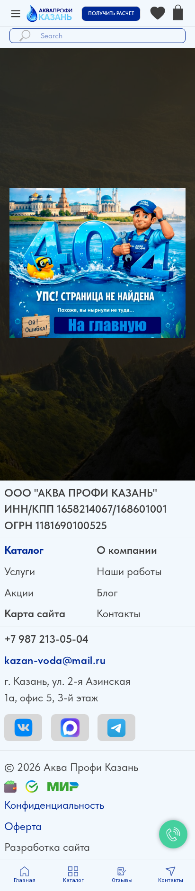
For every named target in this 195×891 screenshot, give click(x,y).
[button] (111, 13)
